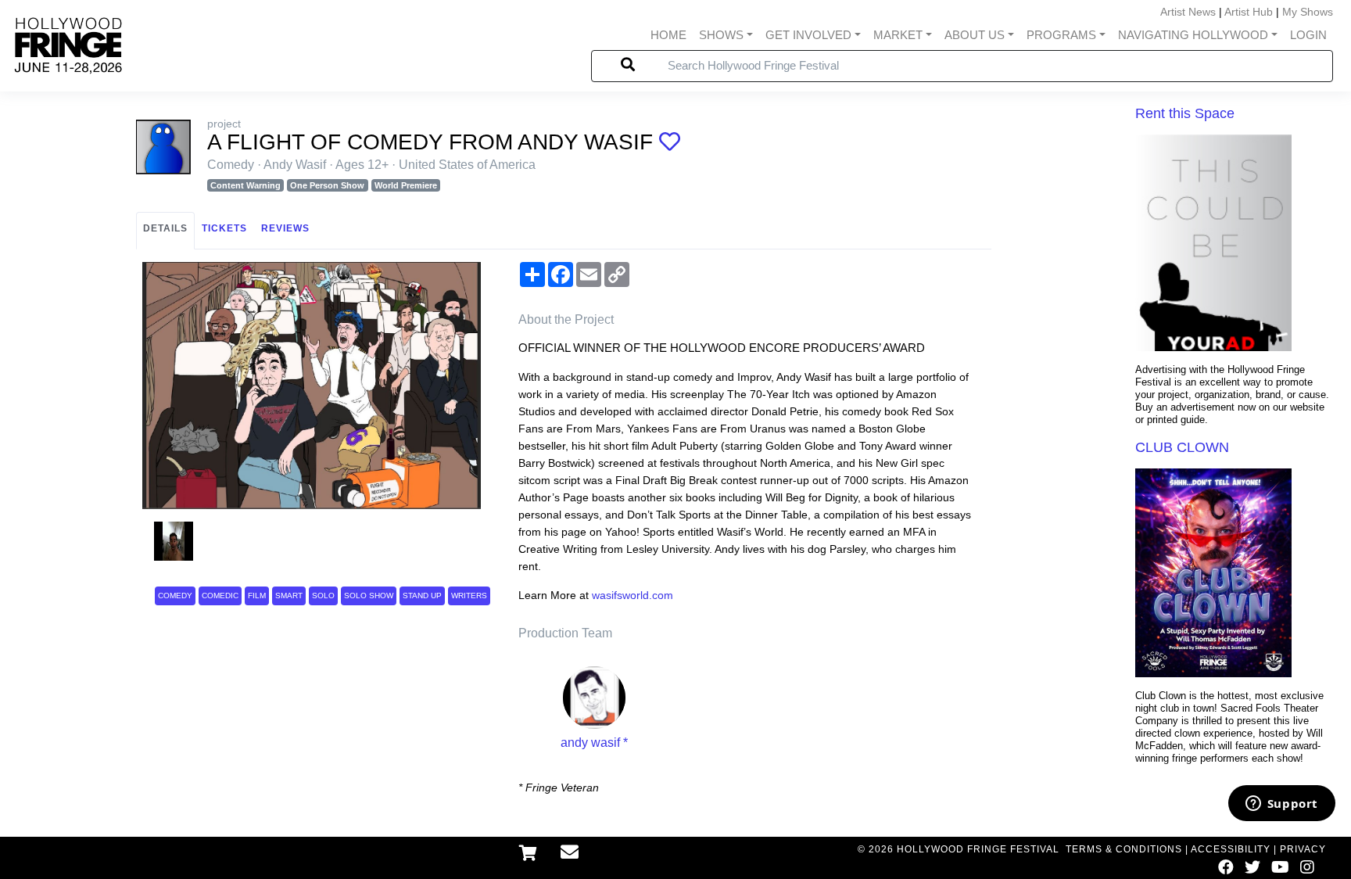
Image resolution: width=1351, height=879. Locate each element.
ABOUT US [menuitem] (974, 34)
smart (289, 595)
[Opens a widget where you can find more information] (1281, 804)
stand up (422, 595)
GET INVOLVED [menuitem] (808, 34)
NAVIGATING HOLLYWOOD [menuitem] (1193, 34)
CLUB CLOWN (1182, 447)
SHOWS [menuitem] (721, 34)
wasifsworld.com (632, 595)
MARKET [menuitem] (898, 34)
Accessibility (1230, 849)
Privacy (1303, 849)
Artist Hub (1248, 11)
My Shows (1307, 11)
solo (323, 595)
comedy (175, 595)
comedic (220, 595)
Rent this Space (1185, 113)
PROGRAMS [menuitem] (1061, 34)
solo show (368, 595)
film (257, 595)
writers (469, 595)
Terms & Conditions (1124, 849)
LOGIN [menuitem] (1308, 34)
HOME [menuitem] (668, 34)
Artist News (1188, 11)
